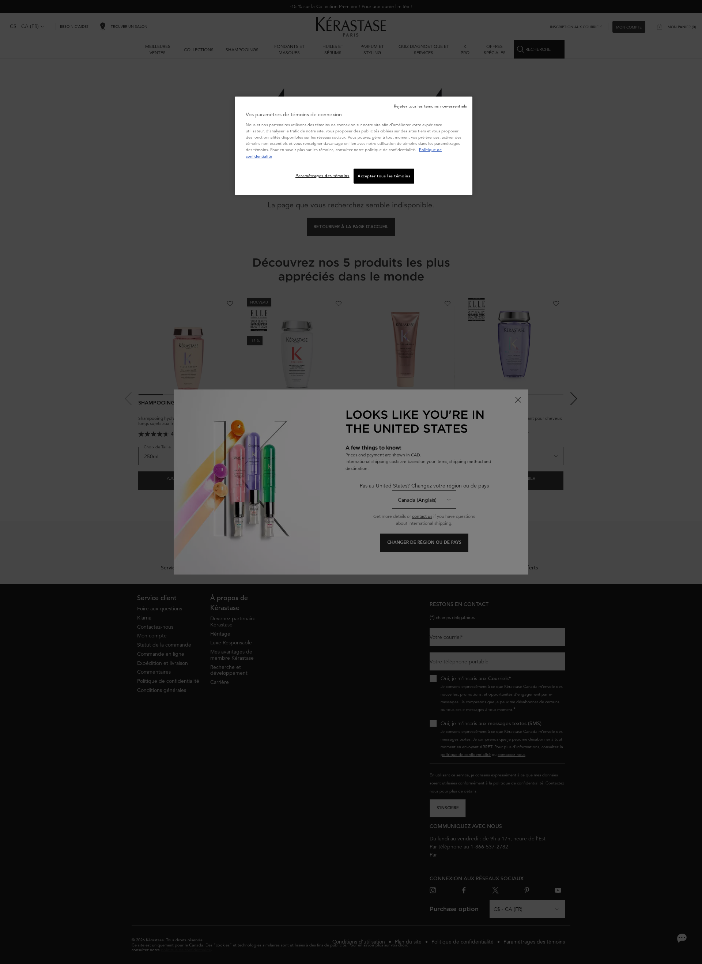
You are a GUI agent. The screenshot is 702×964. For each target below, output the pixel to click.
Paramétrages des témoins (322, 175)
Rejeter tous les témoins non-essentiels (430, 106)
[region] (353, 146)
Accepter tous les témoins (384, 175)
